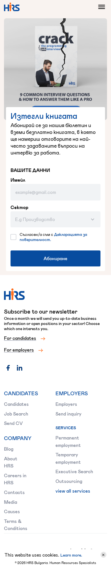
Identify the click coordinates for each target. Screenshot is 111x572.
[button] (100, 7)
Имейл (18, 180)
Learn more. (71, 555)
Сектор (19, 207)
